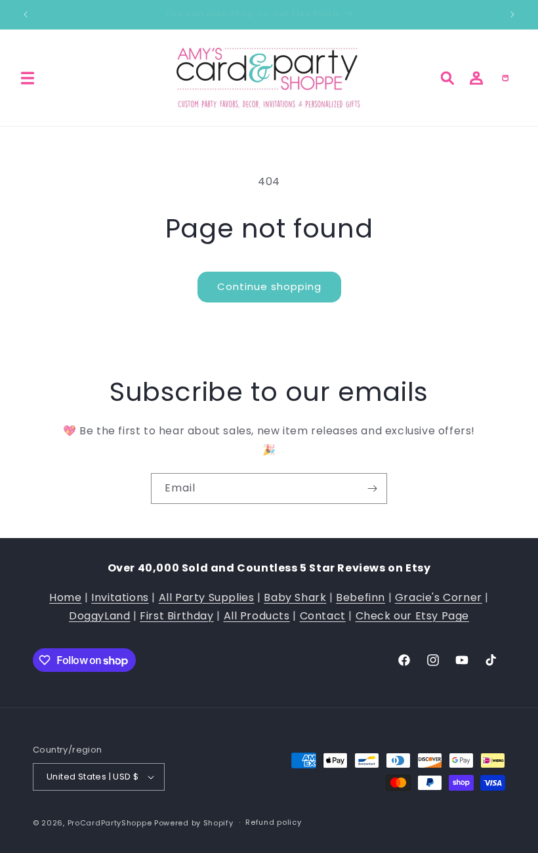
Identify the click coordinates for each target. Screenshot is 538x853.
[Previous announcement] (25, 14)
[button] (27, 78)
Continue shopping (269, 286)
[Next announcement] (512, 14)
